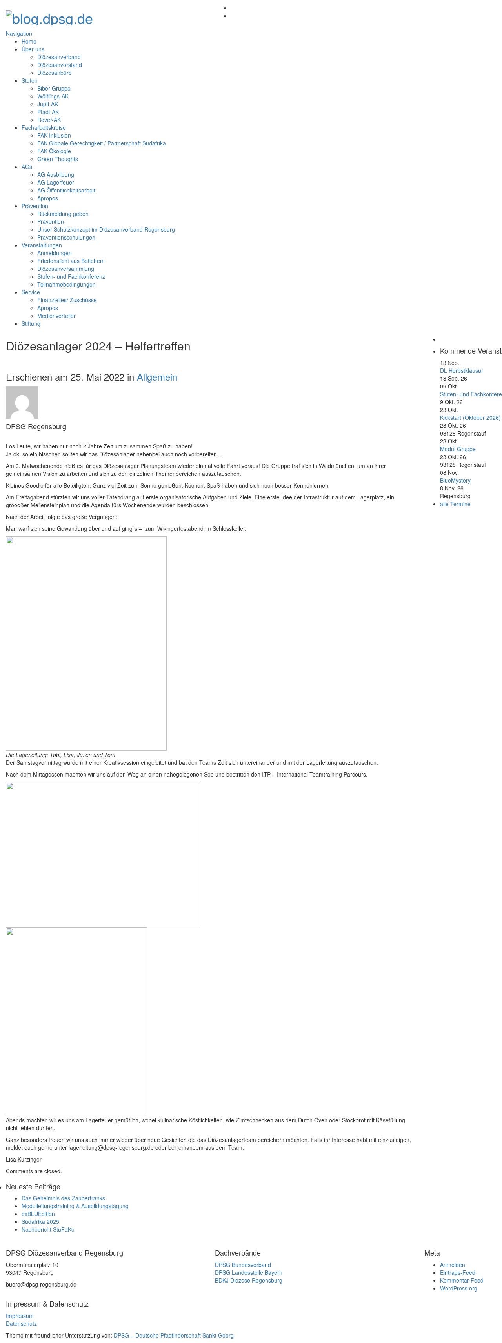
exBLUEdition (38, 1214)
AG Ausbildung (55, 174)
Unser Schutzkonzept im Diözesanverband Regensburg (106, 229)
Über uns (33, 49)
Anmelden (452, 1265)
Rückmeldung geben (63, 214)
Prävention (35, 206)
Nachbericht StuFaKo (48, 1229)
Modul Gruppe (458, 449)
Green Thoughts (57, 159)
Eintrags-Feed (457, 1272)
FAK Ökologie (54, 151)
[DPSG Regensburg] (49, 15)
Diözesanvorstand (59, 65)
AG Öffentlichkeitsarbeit (66, 190)
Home (29, 41)
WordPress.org (458, 1288)
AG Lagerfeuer (55, 182)
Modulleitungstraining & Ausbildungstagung (75, 1206)
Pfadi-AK (48, 112)
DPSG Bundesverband (243, 1265)
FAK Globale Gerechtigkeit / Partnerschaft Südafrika (101, 143)
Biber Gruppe (54, 88)
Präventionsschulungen (66, 237)
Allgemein (157, 376)
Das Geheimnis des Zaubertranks (63, 1198)
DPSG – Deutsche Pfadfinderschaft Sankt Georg (174, 1335)
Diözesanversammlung (65, 268)
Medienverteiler (56, 315)
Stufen (30, 80)
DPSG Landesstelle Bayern (248, 1272)
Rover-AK (49, 119)
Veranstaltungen (42, 245)
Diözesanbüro (54, 72)
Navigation (19, 33)
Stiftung (31, 323)
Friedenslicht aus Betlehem (71, 261)
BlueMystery (455, 480)
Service (31, 292)
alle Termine (455, 504)
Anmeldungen (54, 253)
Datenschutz (21, 1323)
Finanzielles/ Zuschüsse (67, 300)
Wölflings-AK (53, 96)
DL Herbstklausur (461, 370)
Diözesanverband (59, 57)
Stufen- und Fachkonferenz (71, 276)
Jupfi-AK (47, 104)
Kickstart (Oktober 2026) (470, 417)
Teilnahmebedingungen (66, 284)
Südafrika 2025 (40, 1221)
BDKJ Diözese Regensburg (248, 1280)
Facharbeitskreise (44, 127)
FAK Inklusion (54, 135)
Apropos (47, 198)
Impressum (20, 1315)
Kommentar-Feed (462, 1280)
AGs (27, 167)
